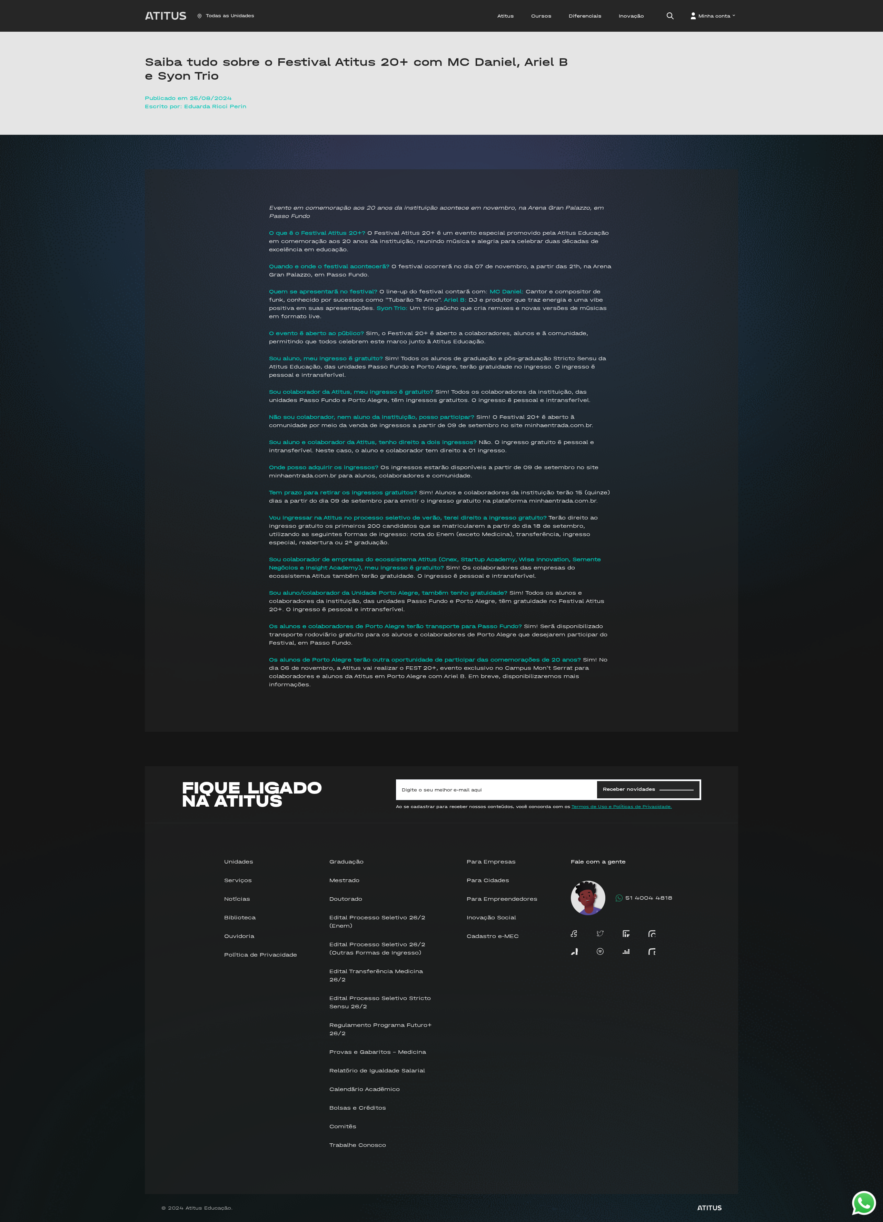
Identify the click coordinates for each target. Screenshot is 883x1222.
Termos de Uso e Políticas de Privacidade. (622, 806)
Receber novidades (629, 789)
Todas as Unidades (230, 15)
